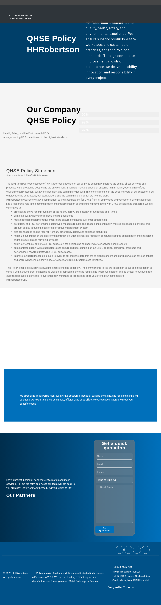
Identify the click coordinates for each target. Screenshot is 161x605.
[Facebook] (120, 550)
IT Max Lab (129, 587)
